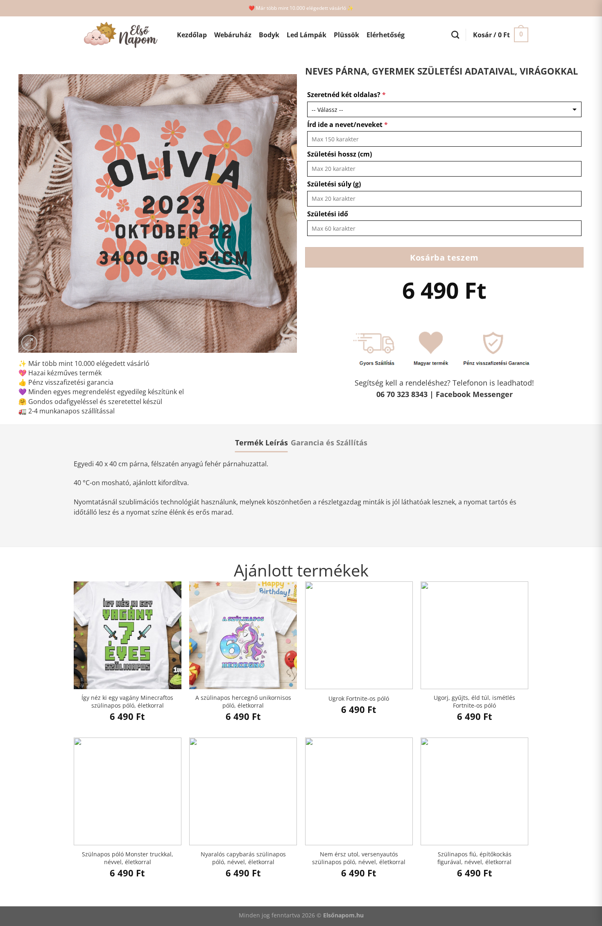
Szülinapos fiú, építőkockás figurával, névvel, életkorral (474, 858)
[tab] (261, 442)
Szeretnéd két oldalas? (346, 94)
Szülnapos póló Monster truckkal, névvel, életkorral (127, 858)
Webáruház (232, 34)
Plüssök (346, 34)
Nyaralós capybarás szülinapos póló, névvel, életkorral (243, 858)
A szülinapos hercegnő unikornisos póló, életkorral (243, 701)
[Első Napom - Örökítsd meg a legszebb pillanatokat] (119, 35)
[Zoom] (29, 343)
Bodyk (269, 34)
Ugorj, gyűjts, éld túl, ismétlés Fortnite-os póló (474, 701)
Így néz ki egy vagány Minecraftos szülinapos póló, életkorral (127, 701)
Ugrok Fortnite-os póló (358, 698)
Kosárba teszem (444, 257)
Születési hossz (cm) (339, 154)
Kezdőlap (192, 34)
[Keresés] (455, 34)
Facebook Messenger (474, 394)
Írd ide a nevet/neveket (347, 124)
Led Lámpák (306, 34)
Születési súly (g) (334, 183)
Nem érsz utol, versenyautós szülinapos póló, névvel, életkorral (358, 858)
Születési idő (327, 213)
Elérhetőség (386, 34)
